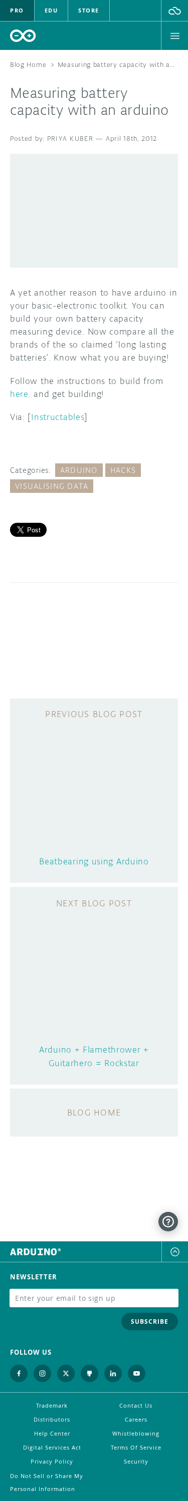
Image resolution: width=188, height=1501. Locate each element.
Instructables (57, 416)
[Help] (168, 1221)
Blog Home (28, 64)
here (19, 393)
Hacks (123, 470)
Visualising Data (51, 486)
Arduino (79, 470)
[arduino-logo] (23, 35)
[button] (174, 10)
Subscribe (149, 1321)
